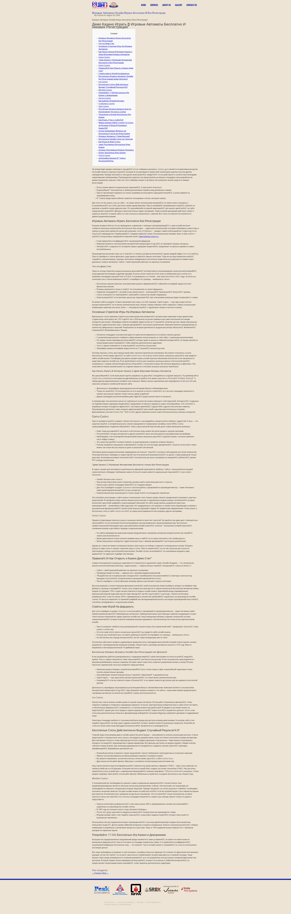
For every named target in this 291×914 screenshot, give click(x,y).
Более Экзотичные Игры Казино (112, 153)
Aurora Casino (105, 98)
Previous (97, 873)
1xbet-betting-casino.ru (148, 237)
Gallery (178, 5)
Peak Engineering (152, 902)
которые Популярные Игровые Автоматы (116, 150)
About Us (166, 5)
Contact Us (191, 5)
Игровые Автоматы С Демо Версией (114, 136)
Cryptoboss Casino (107, 104)
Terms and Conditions (125, 902)
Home (143, 5)
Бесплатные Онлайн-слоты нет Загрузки (116, 139)
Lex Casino (103, 82)
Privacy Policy (109, 902)
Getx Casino (104, 106)
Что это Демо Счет (106, 44)
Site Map (140, 902)
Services (154, 5)
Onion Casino (104, 66)
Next (105, 873)
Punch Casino (104, 156)
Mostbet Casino (105, 90)
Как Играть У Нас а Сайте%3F (111, 120)
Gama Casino (104, 57)
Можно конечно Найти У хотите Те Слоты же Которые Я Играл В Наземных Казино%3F (116, 125)
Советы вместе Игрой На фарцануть (114, 74)
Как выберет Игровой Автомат (111, 101)
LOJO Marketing (125, 904)
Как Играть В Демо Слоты (109, 142)
